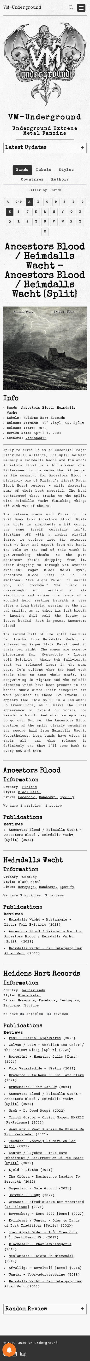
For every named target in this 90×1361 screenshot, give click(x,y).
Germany (29, 877)
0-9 (18, 202)
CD (67, 423)
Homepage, (27, 887)
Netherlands (33, 990)
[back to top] (80, 1325)
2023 (42, 428)
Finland (29, 787)
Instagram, (70, 1001)
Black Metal (29, 792)
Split (78, 423)
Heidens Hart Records (44, 418)
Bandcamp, (48, 797)
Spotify (67, 797)
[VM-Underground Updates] (9, 1350)
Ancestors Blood (37, 408)
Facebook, (27, 797)
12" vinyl (51, 423)
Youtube (31, 1006)
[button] (81, 8)
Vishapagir (35, 438)
